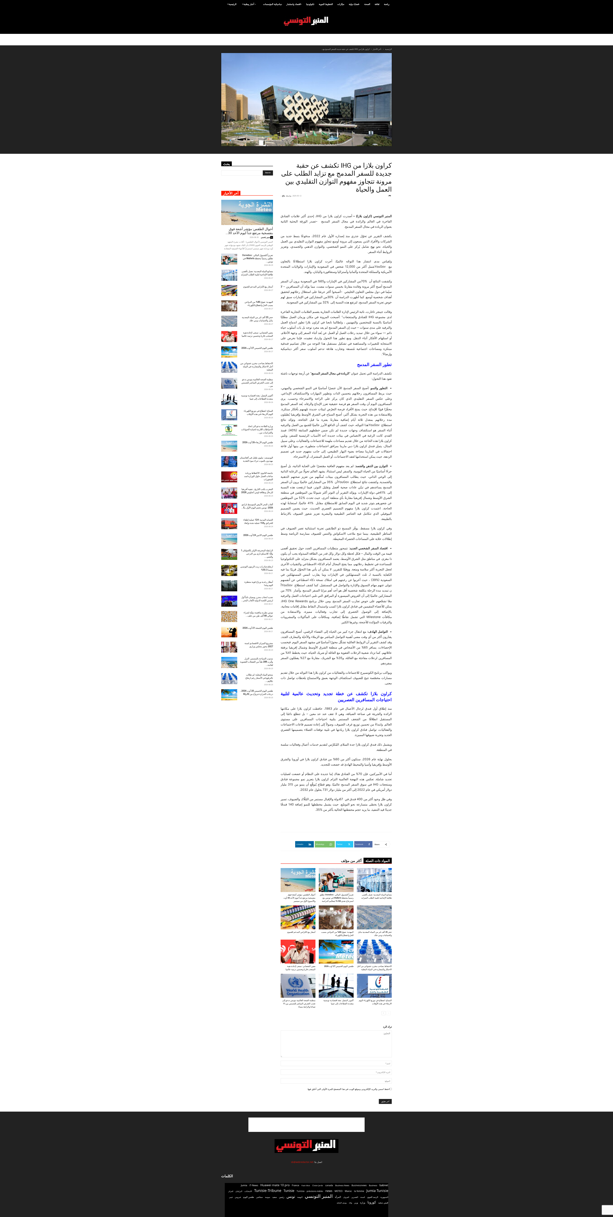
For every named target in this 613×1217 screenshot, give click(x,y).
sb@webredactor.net (302, 1162)
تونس (291, 1196)
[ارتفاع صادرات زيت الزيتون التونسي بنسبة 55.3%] (229, 570)
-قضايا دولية (354, 4)
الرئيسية (232, 4)
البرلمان (238, 1191)
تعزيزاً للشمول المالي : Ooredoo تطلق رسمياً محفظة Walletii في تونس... (257, 258)
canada (329, 1185)
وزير (356, 1202)
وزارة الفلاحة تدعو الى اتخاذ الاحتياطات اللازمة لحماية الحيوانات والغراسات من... (257, 429)
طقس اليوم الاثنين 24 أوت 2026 (258, 535)
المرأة (338, 1196)
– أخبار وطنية (250, 4)
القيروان (346, 1197)
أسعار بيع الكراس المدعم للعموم (301, 932)
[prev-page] (389, 1013)
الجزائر (230, 1191)
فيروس (238, 1197)
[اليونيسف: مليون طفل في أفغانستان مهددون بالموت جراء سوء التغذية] (229, 461)
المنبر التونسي (319, 1196)
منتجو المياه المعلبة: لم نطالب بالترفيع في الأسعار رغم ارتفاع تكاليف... (259, 677)
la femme (359, 1191)
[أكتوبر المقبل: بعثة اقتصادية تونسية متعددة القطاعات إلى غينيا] (336, 986)
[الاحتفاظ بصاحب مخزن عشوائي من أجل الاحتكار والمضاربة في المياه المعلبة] (374, 952)
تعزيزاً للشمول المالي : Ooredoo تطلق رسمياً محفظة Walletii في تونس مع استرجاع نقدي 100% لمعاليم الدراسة (337, 897)
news (328, 1191)
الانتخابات (248, 1191)
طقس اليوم (248, 1197)
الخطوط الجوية (326, 4)
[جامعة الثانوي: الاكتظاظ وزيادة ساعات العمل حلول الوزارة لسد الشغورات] (229, 476)
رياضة (387, 4)
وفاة (350, 1203)
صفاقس (259, 1197)
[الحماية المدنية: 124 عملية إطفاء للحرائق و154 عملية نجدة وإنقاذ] (229, 523)
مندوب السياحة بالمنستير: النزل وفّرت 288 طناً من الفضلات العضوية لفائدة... (256, 661)
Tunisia (300, 1191)
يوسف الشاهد (342, 1203)
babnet (383, 1185)
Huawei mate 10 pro (275, 1185)
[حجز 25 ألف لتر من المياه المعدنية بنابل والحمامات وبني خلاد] (374, 917)
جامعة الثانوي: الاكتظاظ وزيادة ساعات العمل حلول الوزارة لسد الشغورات (258, 476)
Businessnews (359, 1185)
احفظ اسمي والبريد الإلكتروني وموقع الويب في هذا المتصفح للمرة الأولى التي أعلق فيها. (348, 1089)
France (295, 1185)
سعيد (274, 1197)
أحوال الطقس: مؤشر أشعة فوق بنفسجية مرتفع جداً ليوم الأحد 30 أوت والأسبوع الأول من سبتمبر (299, 897)
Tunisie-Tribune (267, 1190)
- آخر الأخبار (377, 49)
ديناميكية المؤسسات (272, 4)
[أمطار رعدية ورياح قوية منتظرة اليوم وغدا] (229, 585)
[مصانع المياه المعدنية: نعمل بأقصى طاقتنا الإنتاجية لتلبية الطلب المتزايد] (374, 880)
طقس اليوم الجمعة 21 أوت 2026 (257, 628)
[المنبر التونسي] (306, 21)
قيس (231, 1197)
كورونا (371, 1202)
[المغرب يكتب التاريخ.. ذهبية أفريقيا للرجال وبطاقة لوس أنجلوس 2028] (229, 493)
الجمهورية (384, 1197)
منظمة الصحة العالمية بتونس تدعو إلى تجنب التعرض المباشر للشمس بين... (257, 382)
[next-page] (384, 1013)
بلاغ (283, 196)
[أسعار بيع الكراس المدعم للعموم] (298, 917)
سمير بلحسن (265, 237)
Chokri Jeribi (317, 1185)
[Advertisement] (372, 205)
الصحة (367, 4)
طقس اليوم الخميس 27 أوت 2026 (339, 966)
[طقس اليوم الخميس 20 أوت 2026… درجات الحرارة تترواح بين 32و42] (229, 694)
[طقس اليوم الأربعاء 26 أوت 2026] (229, 446)
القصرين (354, 1197)
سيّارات (340, 4)
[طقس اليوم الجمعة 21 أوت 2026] (229, 631)
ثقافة (377, 4)
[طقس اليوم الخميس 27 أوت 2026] (336, 952)
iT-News (253, 1185)
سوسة (267, 1197)
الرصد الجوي (372, 1197)
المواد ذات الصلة (377, 861)
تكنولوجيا (310, 4)
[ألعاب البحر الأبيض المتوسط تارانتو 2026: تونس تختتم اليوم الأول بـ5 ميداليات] (229, 508)
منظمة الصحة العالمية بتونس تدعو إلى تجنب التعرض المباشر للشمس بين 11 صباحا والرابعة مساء (298, 1003)
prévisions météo (315, 1191)
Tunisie (289, 1190)
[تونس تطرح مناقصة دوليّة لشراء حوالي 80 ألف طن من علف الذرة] (229, 616)
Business (373, 1185)
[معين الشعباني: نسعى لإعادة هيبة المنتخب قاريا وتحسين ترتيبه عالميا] (298, 952)
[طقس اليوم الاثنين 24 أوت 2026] (229, 539)
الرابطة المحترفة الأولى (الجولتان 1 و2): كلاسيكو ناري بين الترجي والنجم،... (257, 553)
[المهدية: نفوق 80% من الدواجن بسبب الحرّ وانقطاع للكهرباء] (336, 917)
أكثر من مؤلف (351, 861)
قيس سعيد (383, 1202)
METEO (339, 1191)
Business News (342, 1185)
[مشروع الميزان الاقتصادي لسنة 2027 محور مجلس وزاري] (229, 647)
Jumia (244, 1185)
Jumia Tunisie (377, 1190)
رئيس (281, 1196)
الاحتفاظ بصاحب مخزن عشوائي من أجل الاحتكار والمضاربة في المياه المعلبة (256, 366)
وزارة (362, 1202)
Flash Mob (305, 1185)
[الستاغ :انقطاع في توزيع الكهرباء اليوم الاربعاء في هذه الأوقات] (374, 986)
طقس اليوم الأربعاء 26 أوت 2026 (257, 442)
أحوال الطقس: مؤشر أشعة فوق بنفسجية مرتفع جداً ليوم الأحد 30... (249, 231)
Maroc (348, 1191)
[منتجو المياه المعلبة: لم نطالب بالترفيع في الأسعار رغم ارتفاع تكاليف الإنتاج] (229, 678)
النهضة (300, 1197)
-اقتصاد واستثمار (294, 4)
